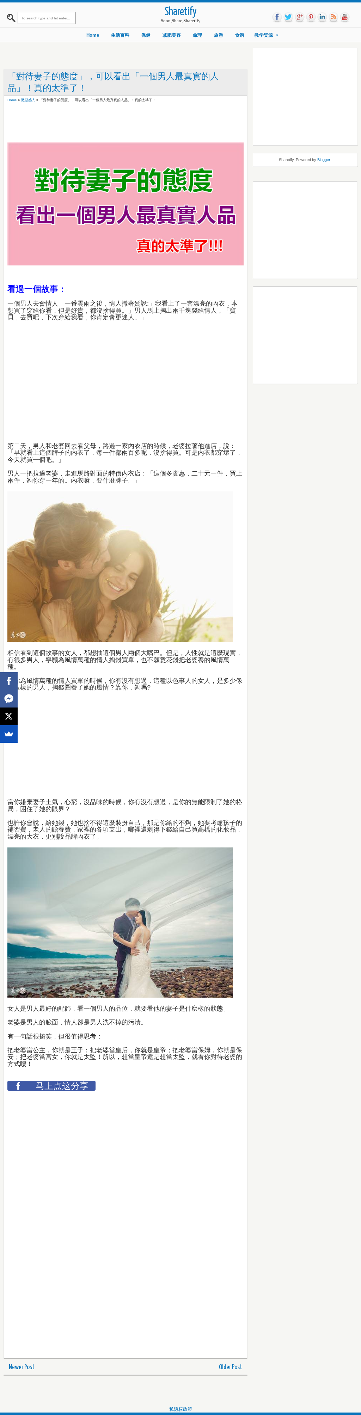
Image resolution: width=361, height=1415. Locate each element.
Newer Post (22, 1367)
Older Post (230, 1367)
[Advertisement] (135, 124)
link (322, 17)
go (299, 17)
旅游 (218, 35)
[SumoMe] (9, 734)
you (344, 17)
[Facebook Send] (9, 699)
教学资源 (264, 35)
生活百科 (120, 35)
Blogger (323, 160)
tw (288, 17)
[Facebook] (9, 681)
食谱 (239, 35)
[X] (9, 716)
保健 (146, 35)
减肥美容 (172, 35)
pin (311, 17)
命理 (197, 35)
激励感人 (28, 100)
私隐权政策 (180, 1409)
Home (92, 35)
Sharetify (181, 12)
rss (333, 17)
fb (277, 17)
